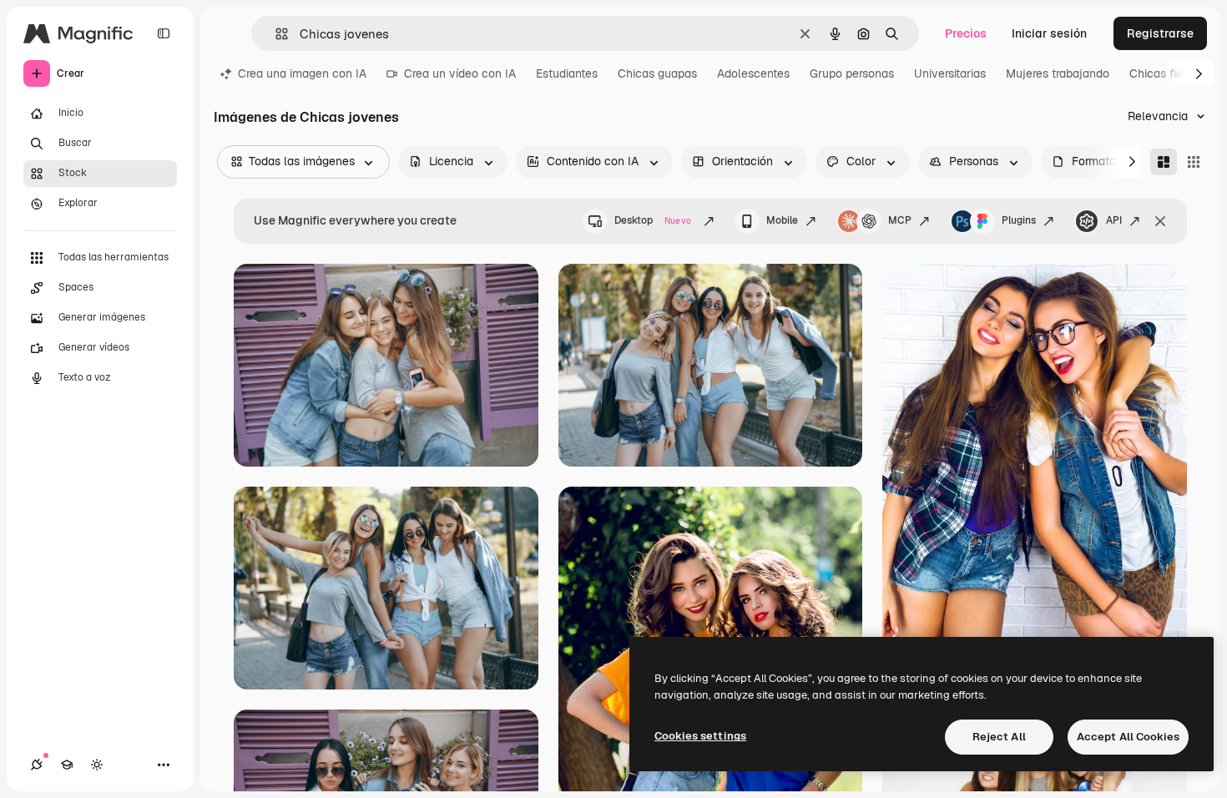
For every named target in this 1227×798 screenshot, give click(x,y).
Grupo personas (852, 73)
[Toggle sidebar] (163, 33)
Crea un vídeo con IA (460, 73)
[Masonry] (1163, 162)
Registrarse (1160, 33)
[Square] (1193, 162)
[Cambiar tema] (96, 764)
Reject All (999, 737)
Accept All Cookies (1128, 737)
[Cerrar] (1160, 221)
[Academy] (66, 764)
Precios (966, 33)
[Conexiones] (36, 764)
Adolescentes (753, 73)
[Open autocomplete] (275, 34)
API (1114, 220)
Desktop (652, 220)
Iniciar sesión (1049, 33)
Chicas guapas (657, 73)
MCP (899, 220)
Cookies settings (700, 736)
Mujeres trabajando (1057, 73)
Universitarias (950, 73)
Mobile (782, 220)
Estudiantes (567, 73)
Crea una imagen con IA (302, 73)
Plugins (1019, 220)
